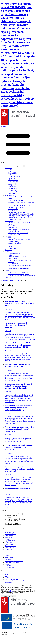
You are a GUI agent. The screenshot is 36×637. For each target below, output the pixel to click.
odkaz (11, 591)
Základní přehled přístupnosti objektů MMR (21, 275)
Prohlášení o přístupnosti (12, 579)
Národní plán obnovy (14, 231)
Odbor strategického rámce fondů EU (19, 229)
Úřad (10, 175)
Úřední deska (9, 557)
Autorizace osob (9, 567)
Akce (10, 169)
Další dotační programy (15, 219)
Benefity (11, 262)
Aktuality (11, 171)
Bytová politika (13, 181)
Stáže (10, 255)
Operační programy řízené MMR (18, 233)
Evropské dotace (10, 534)
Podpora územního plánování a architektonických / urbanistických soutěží (21, 213)
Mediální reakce (13, 241)
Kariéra (7, 251)
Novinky (7, 574)
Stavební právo (13, 180)
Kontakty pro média (14, 243)
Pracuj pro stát (12, 258)
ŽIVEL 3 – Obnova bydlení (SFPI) (19, 200)
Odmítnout (4, 596)
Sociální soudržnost (14, 192)
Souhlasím (12, 596)
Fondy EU (11, 178)
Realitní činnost (13, 190)
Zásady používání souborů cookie (15, 581)
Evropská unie (9, 221)
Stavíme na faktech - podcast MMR (19, 239)
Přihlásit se (4, 126)
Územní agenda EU (14, 234)
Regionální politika (14, 176)
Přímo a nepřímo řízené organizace (18, 274)
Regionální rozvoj (10, 541)
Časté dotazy (8, 250)
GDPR (7, 577)
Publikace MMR (13, 246)
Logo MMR (12, 248)
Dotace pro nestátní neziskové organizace (21, 216)
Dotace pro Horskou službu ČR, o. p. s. (20, 217)
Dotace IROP (12, 227)
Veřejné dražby (13, 185)
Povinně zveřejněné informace (14, 561)
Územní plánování (10, 546)
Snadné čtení (12, 193)
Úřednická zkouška (14, 263)
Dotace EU (11, 226)
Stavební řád (8, 542)
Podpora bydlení (13, 209)
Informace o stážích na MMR (17, 257)
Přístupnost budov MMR (12, 562)
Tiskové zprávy (13, 238)
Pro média (8, 236)
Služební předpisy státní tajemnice (18, 268)
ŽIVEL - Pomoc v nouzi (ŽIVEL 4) (19, 205)
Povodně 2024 (12, 173)
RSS (6, 576)
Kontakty (7, 270)
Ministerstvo (8, 168)
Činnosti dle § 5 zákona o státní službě (20, 260)
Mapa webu (8, 582)
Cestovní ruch (12, 183)
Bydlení (7, 539)
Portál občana (9, 566)
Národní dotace (9, 195)
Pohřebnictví (12, 186)
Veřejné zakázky (13, 188)
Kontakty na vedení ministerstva (18, 272)
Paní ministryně (13, 245)
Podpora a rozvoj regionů (16, 207)
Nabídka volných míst (15, 253)
